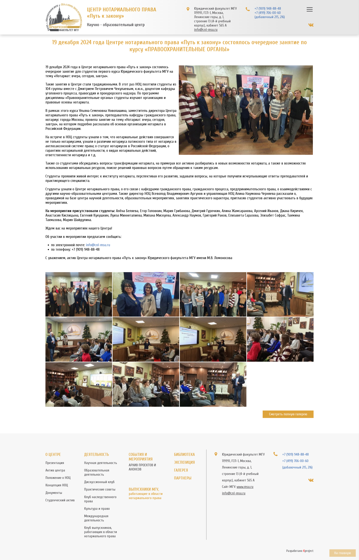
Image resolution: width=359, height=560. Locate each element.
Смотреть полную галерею (288, 414)
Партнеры (182, 478)
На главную (342, 553)
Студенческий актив (60, 500)
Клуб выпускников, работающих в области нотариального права (100, 532)
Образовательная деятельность (96, 472)
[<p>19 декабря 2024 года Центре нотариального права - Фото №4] (280, 294)
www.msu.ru (245, 487)
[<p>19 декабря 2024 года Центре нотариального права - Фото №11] (213, 384)
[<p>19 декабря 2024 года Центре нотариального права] (78, 294)
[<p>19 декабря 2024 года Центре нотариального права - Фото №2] (146, 294)
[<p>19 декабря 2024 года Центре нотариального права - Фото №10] (146, 384)
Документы (53, 493)
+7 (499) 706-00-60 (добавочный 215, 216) (270, 15)
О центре (53, 454)
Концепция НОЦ (56, 485)
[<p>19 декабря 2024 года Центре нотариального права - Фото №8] (280, 339)
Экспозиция (184, 462)
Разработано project (300, 551)
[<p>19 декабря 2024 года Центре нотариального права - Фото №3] (213, 294)
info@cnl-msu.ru (206, 30)
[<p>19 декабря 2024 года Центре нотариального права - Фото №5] (78, 339)
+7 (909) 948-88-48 (268, 8)
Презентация (54, 463)
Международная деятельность (96, 518)
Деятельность (96, 454)
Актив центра (55, 470)
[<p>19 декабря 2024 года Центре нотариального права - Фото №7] (213, 339)
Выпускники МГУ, (146, 493)
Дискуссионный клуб (99, 482)
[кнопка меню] (310, 9)
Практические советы (99, 489)
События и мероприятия (141, 456)
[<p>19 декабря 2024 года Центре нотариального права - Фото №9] (78, 384)
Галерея (181, 470)
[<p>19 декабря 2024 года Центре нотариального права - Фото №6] (146, 339)
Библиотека (184, 454)
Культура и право (97, 509)
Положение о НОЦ (58, 478)
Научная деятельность (100, 463)
